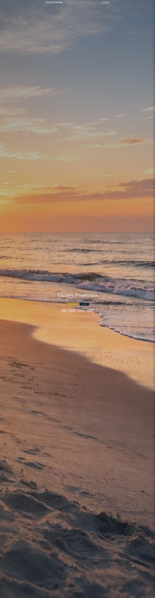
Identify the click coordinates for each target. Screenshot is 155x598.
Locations (75, 2)
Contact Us (87, 2)
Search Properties (105, 2)
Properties (81, 2)
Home (70, 2)
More (93, 2)
